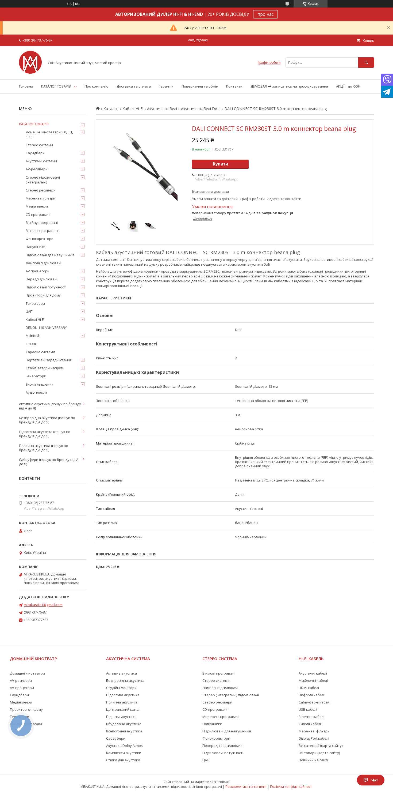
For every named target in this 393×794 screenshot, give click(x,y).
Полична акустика (121, 702)
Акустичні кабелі (162, 109)
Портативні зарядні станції (49, 360)
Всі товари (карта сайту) (319, 752)
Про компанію (96, 86)
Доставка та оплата (134, 86)
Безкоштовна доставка (210, 192)
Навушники (35, 246)
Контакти (234, 86)
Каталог (110, 109)
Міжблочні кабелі (313, 680)
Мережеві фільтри (314, 731)
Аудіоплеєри (36, 392)
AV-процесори (22, 687)
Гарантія (166, 86)
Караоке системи (40, 351)
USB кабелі (308, 709)
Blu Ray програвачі (42, 222)
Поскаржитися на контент (246, 786)
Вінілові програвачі (42, 230)
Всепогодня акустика (124, 731)
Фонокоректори (39, 238)
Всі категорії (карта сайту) (320, 745)
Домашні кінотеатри (27, 673)
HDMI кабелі (309, 687)
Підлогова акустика (123, 695)
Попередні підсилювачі (222, 745)
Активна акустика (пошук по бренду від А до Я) (50, 406)
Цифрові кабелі (312, 695)
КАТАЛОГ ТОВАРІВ (56, 86)
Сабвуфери (115, 738)
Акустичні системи (41, 161)
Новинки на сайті (313, 760)
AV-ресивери (37, 169)
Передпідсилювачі (41, 279)
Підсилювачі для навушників (50, 255)
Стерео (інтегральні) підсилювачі (230, 695)
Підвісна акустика (121, 716)
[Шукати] (366, 62)
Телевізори (35, 303)
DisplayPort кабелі (314, 738)
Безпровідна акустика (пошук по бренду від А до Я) (47, 419)
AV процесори (37, 271)
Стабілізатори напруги (45, 368)
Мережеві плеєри (40, 198)
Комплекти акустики (123, 752)
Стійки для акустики (123, 760)
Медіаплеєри (37, 206)
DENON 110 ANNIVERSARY (46, 327)
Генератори (36, 376)
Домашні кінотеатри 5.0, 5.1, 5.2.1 (49, 134)
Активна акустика (121, 673)
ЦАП (29, 311)
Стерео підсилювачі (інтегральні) (43, 180)
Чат (374, 780)
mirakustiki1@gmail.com (43, 605)
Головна (26, 86)
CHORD (31, 343)
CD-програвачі (214, 709)
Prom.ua (223, 782)
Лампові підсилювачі (43, 263)
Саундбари (35, 152)
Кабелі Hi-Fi (132, 109)
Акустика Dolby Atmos (124, 745)
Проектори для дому (43, 295)
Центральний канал (123, 709)
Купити (220, 164)
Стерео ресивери (41, 190)
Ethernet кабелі (311, 716)
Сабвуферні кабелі (314, 702)
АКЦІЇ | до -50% (348, 86)
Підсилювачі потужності (46, 287)
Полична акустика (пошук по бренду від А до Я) (43, 447)
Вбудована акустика (123, 723)
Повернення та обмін (200, 86)
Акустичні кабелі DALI (201, 109)
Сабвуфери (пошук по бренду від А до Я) (48, 461)
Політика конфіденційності (291, 786)
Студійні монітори (121, 687)
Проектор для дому (26, 709)
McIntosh (33, 335)
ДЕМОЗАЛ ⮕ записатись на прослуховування (289, 86)
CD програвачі (38, 214)
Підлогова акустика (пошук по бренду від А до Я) (44, 433)
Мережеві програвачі (220, 716)
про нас (265, 14)
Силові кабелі (310, 723)
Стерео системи (39, 144)
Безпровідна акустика (125, 680)
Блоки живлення (39, 384)
